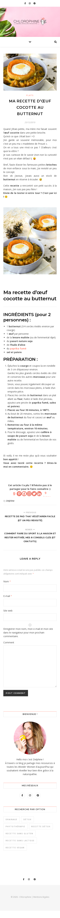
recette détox (40, 826)
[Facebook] (24, 493)
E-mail (7, 596)
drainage (11, 819)
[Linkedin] (39, 493)
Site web (7, 610)
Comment (8, 642)
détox (28, 819)
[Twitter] (34, 493)
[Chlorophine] (30, 21)
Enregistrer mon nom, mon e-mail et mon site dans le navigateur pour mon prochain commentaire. (28, 632)
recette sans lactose (20, 840)
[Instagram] (29, 493)
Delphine (10, 500)
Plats (30, 95)
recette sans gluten (19, 833)
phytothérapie (15, 826)
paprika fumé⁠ (18, 348)
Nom (7, 581)
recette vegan (15, 847)
